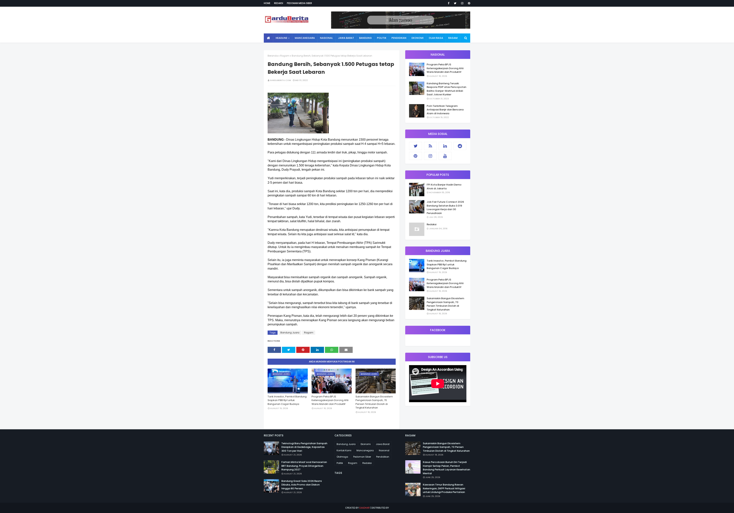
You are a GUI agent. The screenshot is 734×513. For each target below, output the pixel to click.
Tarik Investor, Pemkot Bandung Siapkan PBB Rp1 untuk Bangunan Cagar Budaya (287, 400)
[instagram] (462, 3)
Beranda (273, 55)
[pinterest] (468, 3)
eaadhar (364, 507)
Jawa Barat (383, 444)
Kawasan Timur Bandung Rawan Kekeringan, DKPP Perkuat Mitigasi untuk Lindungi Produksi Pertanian (444, 488)
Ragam (284, 55)
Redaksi (278, 3)
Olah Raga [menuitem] (436, 38)
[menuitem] (268, 38)
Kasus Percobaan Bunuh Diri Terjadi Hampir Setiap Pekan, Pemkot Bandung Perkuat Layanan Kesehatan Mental (446, 467)
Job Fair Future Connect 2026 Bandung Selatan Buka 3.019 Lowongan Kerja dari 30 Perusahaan (445, 207)
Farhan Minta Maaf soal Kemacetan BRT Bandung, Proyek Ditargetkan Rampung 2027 (304, 465)
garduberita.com (280, 80)
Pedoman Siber (362, 456)
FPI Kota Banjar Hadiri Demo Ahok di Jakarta (444, 186)
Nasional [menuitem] (326, 38)
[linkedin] (445, 146)
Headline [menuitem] (281, 38)
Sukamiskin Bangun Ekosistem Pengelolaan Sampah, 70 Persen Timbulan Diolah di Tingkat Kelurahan (374, 402)
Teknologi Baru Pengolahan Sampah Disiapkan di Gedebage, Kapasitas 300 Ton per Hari (304, 447)
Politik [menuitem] (381, 38)
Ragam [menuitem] (453, 38)
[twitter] (455, 3)
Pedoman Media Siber (299, 3)
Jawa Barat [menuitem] (346, 38)
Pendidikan (382, 456)
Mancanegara (365, 450)
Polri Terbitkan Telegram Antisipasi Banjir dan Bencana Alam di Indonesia (445, 109)
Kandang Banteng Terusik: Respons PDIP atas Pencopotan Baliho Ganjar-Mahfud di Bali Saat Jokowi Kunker (446, 89)
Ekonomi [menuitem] (418, 38)
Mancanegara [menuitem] (305, 38)
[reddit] (460, 146)
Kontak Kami (344, 450)
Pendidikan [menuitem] (398, 38)
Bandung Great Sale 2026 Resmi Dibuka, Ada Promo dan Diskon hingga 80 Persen (301, 484)
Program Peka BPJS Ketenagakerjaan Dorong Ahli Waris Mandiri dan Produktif (330, 400)
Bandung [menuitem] (365, 38)
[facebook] (449, 3)
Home (267, 3)
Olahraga (342, 456)
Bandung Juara (289, 332)
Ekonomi (366, 444)
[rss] (430, 146)
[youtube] (445, 156)
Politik (340, 463)
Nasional (384, 450)
